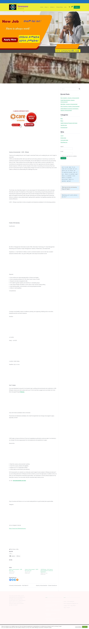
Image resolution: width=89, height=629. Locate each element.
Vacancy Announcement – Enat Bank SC (19, 585)
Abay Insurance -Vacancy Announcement (70, 106)
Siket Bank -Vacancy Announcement (69, 104)
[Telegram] (15, 580)
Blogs (62, 120)
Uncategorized (64, 127)
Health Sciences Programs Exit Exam (69, 123)
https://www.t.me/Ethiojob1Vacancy (17, 528)
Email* (62, 151)
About (46, 7)
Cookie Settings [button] (78, 626)
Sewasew (23, 6)
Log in (62, 135)
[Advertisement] (33, 96)
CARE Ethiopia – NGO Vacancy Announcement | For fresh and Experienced (47, 570)
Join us (76, 7)
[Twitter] (13, 580)
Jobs (65, 7)
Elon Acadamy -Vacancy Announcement (70, 98)
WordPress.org (64, 142)
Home (41, 7)
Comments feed (64, 140)
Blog (62, 118)
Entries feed (63, 138)
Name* (62, 146)
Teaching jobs (64, 125)
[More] (17, 580)
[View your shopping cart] (71, 7)
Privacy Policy (59, 7)
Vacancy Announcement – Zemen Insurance (46, 585)
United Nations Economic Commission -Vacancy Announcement (70, 109)
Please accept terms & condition (69, 156)
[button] (48, 7)
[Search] (79, 88)
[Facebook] (10, 580)
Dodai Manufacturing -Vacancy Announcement (68, 101)
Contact (52, 7)
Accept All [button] (85, 626)
